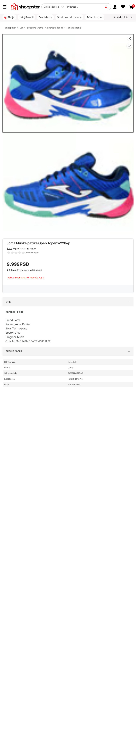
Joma (9, 248)
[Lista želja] (123, 7)
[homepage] (25, 6)
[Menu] (5, 7)
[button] (53, 6)
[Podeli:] (130, 38)
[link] (115, 7)
